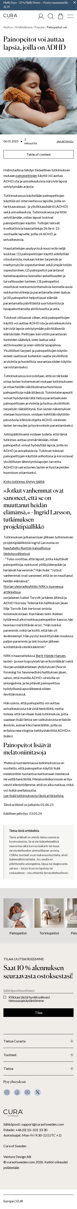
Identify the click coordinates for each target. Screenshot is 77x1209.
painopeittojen (26, 175)
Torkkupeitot (49, 933)
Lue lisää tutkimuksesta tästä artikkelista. (33, 795)
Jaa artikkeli (65, 141)
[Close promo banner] (74, 2)
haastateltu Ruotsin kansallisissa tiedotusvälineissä (26, 551)
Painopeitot (18, 933)
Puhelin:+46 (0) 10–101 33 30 (25, 1130)
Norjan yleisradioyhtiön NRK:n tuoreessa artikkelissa (33, 589)
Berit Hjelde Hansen (50, 655)
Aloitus (8, 27)
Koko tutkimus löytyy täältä (23, 481)
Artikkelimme (24, 27)
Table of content (39, 154)
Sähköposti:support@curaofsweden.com (33, 1124)
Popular (39, 27)
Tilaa (38, 1012)
